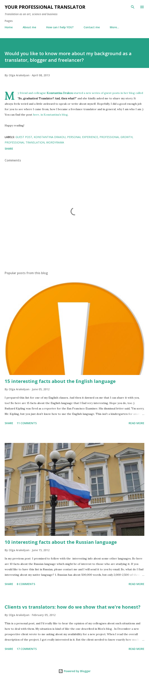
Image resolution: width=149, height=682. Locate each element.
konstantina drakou (50, 137)
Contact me (92, 27)
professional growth (116, 137)
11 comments (27, 423)
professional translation (25, 142)
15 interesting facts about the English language (60, 381)
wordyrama (55, 142)
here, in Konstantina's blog (50, 114)
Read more (136, 423)
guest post (24, 137)
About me (29, 27)
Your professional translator (45, 7)
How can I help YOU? (60, 27)
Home (9, 27)
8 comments (26, 584)
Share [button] (9, 148)
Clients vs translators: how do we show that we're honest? (72, 607)
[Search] (132, 7)
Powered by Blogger (77, 671)
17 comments (27, 649)
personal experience (82, 137)
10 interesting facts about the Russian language (61, 542)
